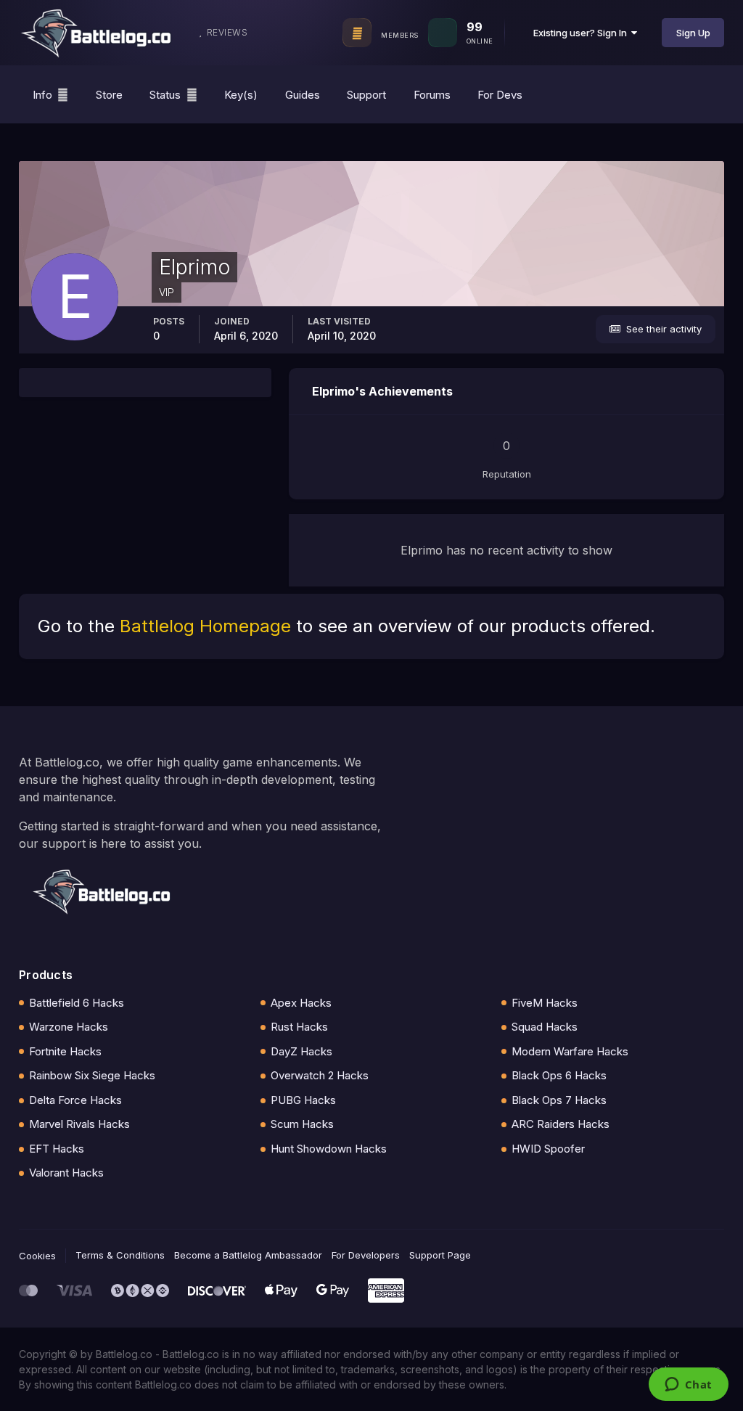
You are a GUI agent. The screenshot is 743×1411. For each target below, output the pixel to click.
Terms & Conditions (120, 1255)
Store (109, 95)
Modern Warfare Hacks (570, 1051)
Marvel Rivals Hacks (79, 1124)
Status (165, 95)
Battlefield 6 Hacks (76, 1003)
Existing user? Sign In (582, 32)
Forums (432, 95)
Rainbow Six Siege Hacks (92, 1075)
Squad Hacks (545, 1027)
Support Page (440, 1255)
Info (42, 95)
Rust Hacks (299, 1027)
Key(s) (241, 95)
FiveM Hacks (545, 1003)
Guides (302, 95)
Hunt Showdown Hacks (329, 1149)
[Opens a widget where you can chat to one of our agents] (688, 1385)
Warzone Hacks (68, 1027)
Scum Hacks (302, 1124)
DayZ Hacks (301, 1051)
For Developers (366, 1255)
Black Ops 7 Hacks (559, 1100)
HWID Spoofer (548, 1149)
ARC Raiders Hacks (560, 1124)
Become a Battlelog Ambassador (248, 1255)
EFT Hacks (56, 1149)
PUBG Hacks (303, 1100)
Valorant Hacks (66, 1172)
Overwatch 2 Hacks (320, 1075)
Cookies (37, 1255)
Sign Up (693, 32)
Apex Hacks (301, 1003)
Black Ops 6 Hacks (559, 1075)
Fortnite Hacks (65, 1051)
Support (366, 95)
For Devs (499, 95)
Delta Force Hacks (75, 1100)
